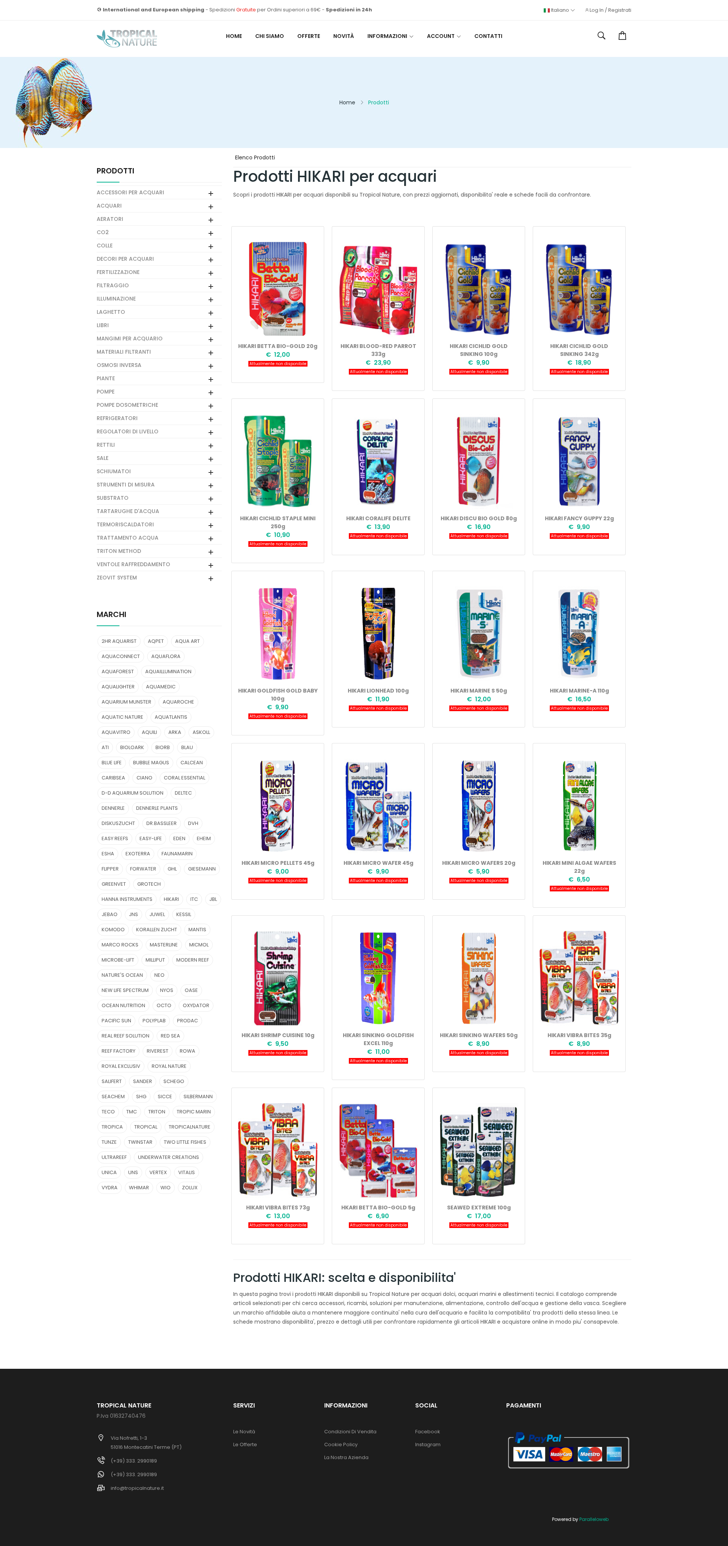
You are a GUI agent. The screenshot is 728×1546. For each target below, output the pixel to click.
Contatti (488, 36)
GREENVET (114, 884)
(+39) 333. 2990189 (134, 1460)
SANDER (142, 1081)
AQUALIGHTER (118, 686)
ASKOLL (201, 732)
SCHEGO (173, 1081)
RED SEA (170, 1035)
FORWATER (143, 868)
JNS (133, 914)
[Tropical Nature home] (127, 38)
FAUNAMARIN (177, 853)
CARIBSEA (113, 777)
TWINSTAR (140, 1142)
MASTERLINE (164, 944)
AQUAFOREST (118, 671)
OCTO (164, 1005)
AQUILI (149, 732)
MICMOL (199, 944)
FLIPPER (110, 868)
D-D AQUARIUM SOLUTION (132, 793)
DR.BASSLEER (161, 823)
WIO (165, 1187)
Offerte (308, 36)
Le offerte (245, 1444)
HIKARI (171, 899)
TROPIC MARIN (194, 1111)
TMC (131, 1111)
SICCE (165, 1096)
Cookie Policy (341, 1444)
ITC (194, 899)
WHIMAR (139, 1187)
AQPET (156, 641)
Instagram (428, 1444)
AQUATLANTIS (171, 717)
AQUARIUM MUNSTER (126, 701)
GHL (172, 868)
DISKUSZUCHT (118, 823)
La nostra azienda (346, 1457)
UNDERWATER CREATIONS (168, 1157)
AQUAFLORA (165, 656)
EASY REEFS (115, 838)
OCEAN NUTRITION (123, 1005)
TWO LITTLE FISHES (185, 1142)
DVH (193, 823)
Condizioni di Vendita (350, 1431)
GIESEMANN (202, 868)
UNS (133, 1172)
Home (234, 36)
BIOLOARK (132, 747)
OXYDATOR (196, 1005)
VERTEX (158, 1172)
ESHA (108, 853)
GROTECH (149, 884)
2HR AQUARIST (119, 641)
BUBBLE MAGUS (151, 762)
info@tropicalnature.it (137, 1488)
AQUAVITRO (116, 732)
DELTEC (183, 793)
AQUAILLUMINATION (168, 671)
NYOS (166, 990)
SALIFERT (112, 1081)
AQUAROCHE (178, 701)
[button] (602, 36)
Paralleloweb (594, 1519)
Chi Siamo (269, 36)
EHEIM (204, 838)
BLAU (187, 747)
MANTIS (197, 929)
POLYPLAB (154, 1020)
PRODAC (187, 1020)
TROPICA (112, 1126)
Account (441, 36)
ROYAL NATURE (169, 1066)
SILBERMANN (198, 1096)
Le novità (244, 1431)
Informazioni (387, 36)
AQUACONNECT (121, 656)
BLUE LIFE (112, 762)
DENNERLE (113, 808)
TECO (108, 1111)
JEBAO (110, 914)
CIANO (144, 777)
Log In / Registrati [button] (610, 10)
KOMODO (113, 929)
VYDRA (110, 1187)
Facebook (427, 1431)
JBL (213, 899)
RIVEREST (157, 1051)
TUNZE (109, 1142)
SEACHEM (113, 1096)
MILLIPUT (155, 959)
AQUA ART (187, 641)
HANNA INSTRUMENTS (127, 899)
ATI (105, 747)
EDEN (179, 838)
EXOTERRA (138, 853)
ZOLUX (190, 1187)
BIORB (162, 747)
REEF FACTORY (118, 1051)
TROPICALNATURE (189, 1126)
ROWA (187, 1051)
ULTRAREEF (114, 1157)
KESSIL (183, 914)
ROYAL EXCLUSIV (121, 1066)
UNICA (109, 1172)
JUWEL (157, 914)
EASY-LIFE (151, 838)
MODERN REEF (192, 959)
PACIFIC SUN (116, 1020)
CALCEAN (191, 762)
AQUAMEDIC (161, 686)
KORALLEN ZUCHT (156, 929)
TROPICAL (145, 1126)
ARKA (174, 732)
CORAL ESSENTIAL (184, 777)
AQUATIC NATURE (122, 717)
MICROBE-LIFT (118, 959)
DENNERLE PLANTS (157, 808)
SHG (141, 1096)
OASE (191, 990)
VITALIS (186, 1172)
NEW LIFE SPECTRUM (125, 990)
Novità (343, 36)
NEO (159, 975)
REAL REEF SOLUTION (125, 1035)
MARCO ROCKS (120, 944)
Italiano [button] (560, 10)
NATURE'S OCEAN (122, 975)
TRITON (156, 1111)
